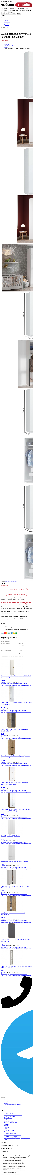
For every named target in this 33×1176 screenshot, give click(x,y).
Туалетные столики (9, 1132)
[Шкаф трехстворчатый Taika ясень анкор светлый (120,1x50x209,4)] (16, 877)
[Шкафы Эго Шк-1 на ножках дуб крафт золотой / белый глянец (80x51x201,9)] (16, 774)
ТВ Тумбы (7, 1125)
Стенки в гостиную (9, 1116)
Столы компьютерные (10, 1133)
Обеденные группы (9, 1130)
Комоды (6, 1127)
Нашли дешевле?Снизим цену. (5, 586)
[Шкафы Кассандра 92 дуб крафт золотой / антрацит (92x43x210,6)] (16, 931)
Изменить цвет (5, 683)
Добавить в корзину (11, 581)
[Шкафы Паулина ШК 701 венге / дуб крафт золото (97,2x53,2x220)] (16, 747)
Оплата (6, 23)
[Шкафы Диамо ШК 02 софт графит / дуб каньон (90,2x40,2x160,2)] (16, 721)
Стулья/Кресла (8, 1118)
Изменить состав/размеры (16, 589)
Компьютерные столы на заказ (13, 1115)
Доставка (6, 25)
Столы (6, 1119)
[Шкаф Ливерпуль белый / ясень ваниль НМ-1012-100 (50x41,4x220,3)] (16, 667)
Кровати (6, 1124)
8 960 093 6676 (7, 28)
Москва (3, 15)
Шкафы (6, 47)
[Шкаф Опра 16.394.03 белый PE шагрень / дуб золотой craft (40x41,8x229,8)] (16, 957)
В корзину (4, 682)
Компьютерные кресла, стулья (12, 1135)
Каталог (6, 20)
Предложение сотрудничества (12, 1104)
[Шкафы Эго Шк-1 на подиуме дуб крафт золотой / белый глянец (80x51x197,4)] (16, 801)
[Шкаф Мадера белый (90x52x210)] (16, 827)
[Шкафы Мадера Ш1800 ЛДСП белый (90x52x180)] (16, 852)
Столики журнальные (10, 1136)
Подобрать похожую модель (16, 594)
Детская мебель (8, 1121)
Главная (6, 44)
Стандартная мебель (10, 45)
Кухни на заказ (8, 1113)
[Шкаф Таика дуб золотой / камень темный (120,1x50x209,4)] (16, 904)
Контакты (7, 22)
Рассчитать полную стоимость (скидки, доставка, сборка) (14, 684)
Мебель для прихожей (10, 1122)
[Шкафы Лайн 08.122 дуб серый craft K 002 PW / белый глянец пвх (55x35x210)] (16, 694)
